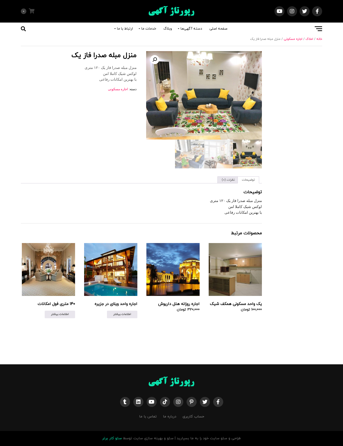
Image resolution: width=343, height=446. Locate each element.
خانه (319, 39)
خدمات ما (148, 28)
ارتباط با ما (125, 28)
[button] (154, 59)
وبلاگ (167, 28)
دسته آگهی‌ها (191, 28)
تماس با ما (148, 416)
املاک (309, 39)
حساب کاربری (193, 416)
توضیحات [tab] (248, 180)
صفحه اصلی (218, 28)
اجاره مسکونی (293, 39)
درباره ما (169, 416)
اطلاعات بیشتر (122, 314)
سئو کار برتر (112, 438)
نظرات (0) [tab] (228, 180)
